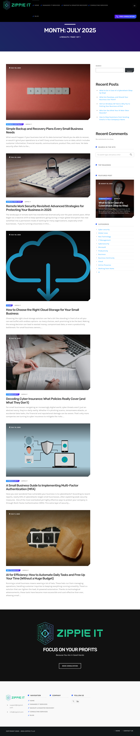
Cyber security (104, 230)
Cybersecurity (12, 394)
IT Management (104, 240)
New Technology (13, 570)
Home (37, 5)
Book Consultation (70, 666)
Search (98, 66)
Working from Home (14, 202)
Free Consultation (125, 16)
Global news (103, 233)
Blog (37, 16)
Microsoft (102, 247)
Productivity (103, 251)
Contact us (128, 731)
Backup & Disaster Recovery (76, 5)
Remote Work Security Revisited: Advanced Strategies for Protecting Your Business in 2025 (45, 208)
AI (99, 272)
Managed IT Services (51, 5)
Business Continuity (14, 124)
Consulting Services (99, 5)
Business (102, 254)
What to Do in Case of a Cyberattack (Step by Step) (113, 204)
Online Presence (104, 265)
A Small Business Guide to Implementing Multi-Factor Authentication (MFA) (42, 487)
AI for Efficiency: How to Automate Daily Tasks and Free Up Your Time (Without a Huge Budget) (45, 576)
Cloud (9, 305)
